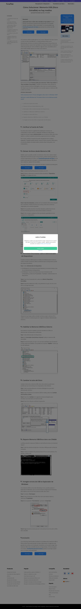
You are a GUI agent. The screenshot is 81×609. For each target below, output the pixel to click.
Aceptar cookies (40, 248)
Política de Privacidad (45, 243)
